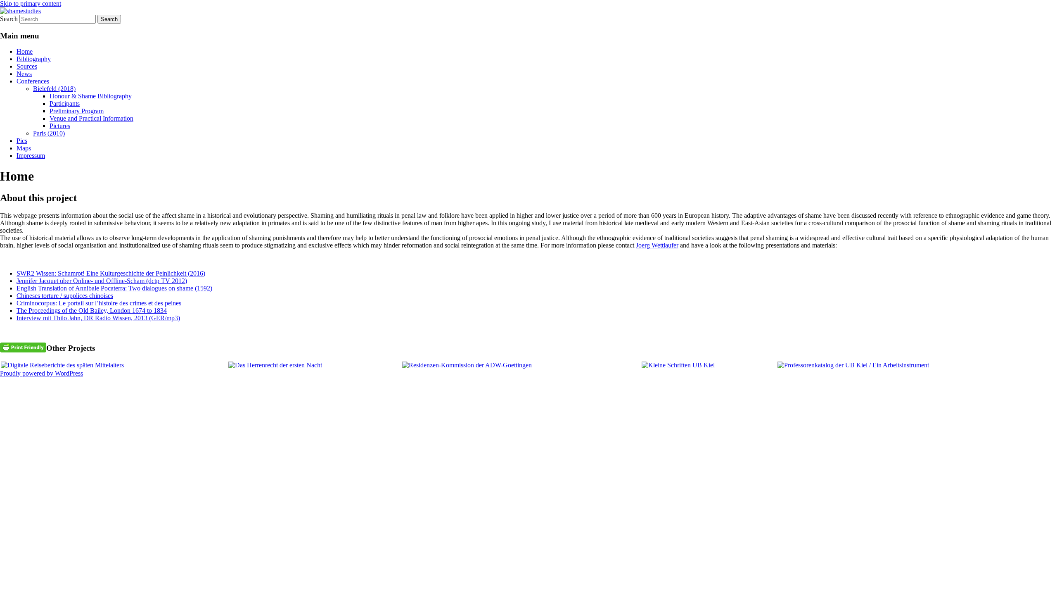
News (24, 73)
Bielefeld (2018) (54, 88)
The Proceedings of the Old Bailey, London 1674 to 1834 (92, 310)
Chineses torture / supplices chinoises (65, 295)
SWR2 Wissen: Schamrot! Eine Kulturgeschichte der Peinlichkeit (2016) (111, 273)
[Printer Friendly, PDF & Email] (23, 347)
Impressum (31, 155)
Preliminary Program (77, 110)
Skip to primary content (30, 3)
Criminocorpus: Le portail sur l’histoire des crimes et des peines (99, 303)
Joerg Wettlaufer (657, 245)
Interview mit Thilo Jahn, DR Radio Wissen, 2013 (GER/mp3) (98, 317)
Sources (27, 66)
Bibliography (34, 58)
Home (25, 51)
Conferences (33, 81)
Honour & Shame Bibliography (91, 96)
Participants (65, 103)
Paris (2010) (49, 133)
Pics (22, 140)
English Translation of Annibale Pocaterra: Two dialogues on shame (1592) (114, 288)
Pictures (60, 125)
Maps (24, 148)
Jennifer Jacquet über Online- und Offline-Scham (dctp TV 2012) (102, 280)
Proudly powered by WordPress (41, 373)
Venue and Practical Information (91, 118)
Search (9, 18)
